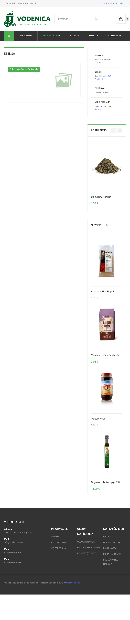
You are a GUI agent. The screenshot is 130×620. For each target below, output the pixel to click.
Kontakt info (58, 542)
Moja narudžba (112, 554)
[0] (121, 19)
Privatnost (98, 79)
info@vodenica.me (13, 542)
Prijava (107, 536)
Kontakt (113, 35)
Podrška (99, 88)
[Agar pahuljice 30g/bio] (106, 261)
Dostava (99, 55)
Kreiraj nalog (118, 3)
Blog (73, 35)
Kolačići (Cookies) (87, 553)
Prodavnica (50, 35)
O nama (93, 35)
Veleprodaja (58, 548)
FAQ (109, 76)
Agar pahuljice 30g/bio (103, 291)
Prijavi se (105, 3)
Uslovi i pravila (86, 541)
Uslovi (98, 72)
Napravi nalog (111, 542)
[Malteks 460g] (106, 388)
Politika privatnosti (88, 547)
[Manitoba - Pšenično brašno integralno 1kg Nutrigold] (106, 324)
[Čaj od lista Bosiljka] (106, 166)
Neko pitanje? (102, 102)
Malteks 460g (98, 418)
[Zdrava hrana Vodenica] (27, 18)
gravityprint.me (73, 583)
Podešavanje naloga (110, 561)
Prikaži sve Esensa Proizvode (24, 69)
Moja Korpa (110, 548)
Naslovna (26, 35)
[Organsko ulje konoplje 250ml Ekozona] (106, 451)
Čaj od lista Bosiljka (101, 197)
